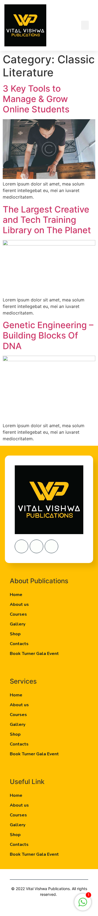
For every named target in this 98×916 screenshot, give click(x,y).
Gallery (17, 624)
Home (16, 595)
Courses (18, 614)
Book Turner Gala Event (34, 654)
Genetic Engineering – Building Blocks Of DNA (48, 335)
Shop (15, 634)
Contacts (19, 644)
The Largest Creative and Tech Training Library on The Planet (47, 220)
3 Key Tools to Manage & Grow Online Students (36, 99)
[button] (85, 25)
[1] (82, 905)
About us (19, 604)
